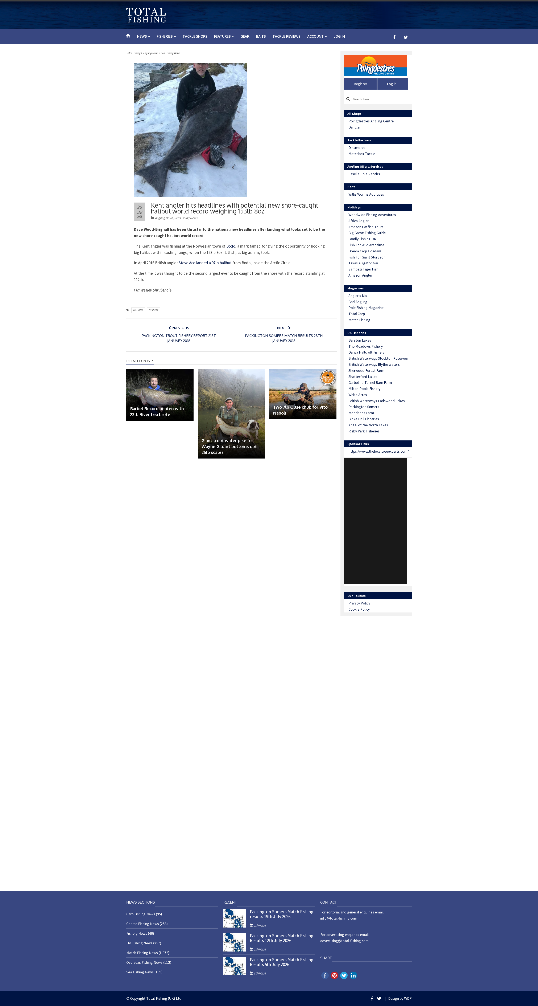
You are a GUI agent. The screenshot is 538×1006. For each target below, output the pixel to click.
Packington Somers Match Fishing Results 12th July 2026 (281, 938)
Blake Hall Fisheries (363, 418)
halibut (138, 310)
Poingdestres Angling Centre (371, 121)
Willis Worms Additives (366, 194)
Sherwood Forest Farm (366, 370)
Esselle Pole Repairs (364, 173)
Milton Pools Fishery (364, 388)
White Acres (357, 394)
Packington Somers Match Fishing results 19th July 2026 (281, 914)
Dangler (354, 127)
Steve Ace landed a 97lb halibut (205, 262)
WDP (408, 998)
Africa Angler (358, 220)
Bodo (230, 246)
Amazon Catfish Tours (365, 226)
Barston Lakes (359, 340)
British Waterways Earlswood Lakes (376, 400)
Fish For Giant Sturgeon (366, 257)
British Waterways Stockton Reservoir (378, 358)
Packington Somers (363, 406)
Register (360, 83)
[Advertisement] (375, 521)
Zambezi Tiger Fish (363, 269)
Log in (339, 36)
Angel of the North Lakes (368, 425)
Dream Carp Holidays (364, 251)
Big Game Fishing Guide (367, 232)
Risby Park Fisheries (364, 431)
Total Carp (356, 313)
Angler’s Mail (358, 295)
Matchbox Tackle (361, 153)
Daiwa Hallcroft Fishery (366, 352)
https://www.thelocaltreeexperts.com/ (378, 451)
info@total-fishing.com (338, 918)
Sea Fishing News (186, 218)
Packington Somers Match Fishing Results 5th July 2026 (281, 962)
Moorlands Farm (361, 412)
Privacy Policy (359, 603)
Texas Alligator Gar (363, 263)
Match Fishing (359, 319)
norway (153, 310)
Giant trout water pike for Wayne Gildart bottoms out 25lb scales (229, 446)
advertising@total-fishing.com (344, 940)
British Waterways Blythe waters (374, 364)
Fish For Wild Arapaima (366, 245)
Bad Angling (357, 301)
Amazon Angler (360, 275)
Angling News (164, 218)
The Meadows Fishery (365, 346)
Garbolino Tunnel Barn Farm (370, 382)
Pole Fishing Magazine (366, 307)
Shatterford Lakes (362, 376)
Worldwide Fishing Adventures (372, 214)
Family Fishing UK (362, 238)
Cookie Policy (359, 609)
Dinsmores (356, 147)
